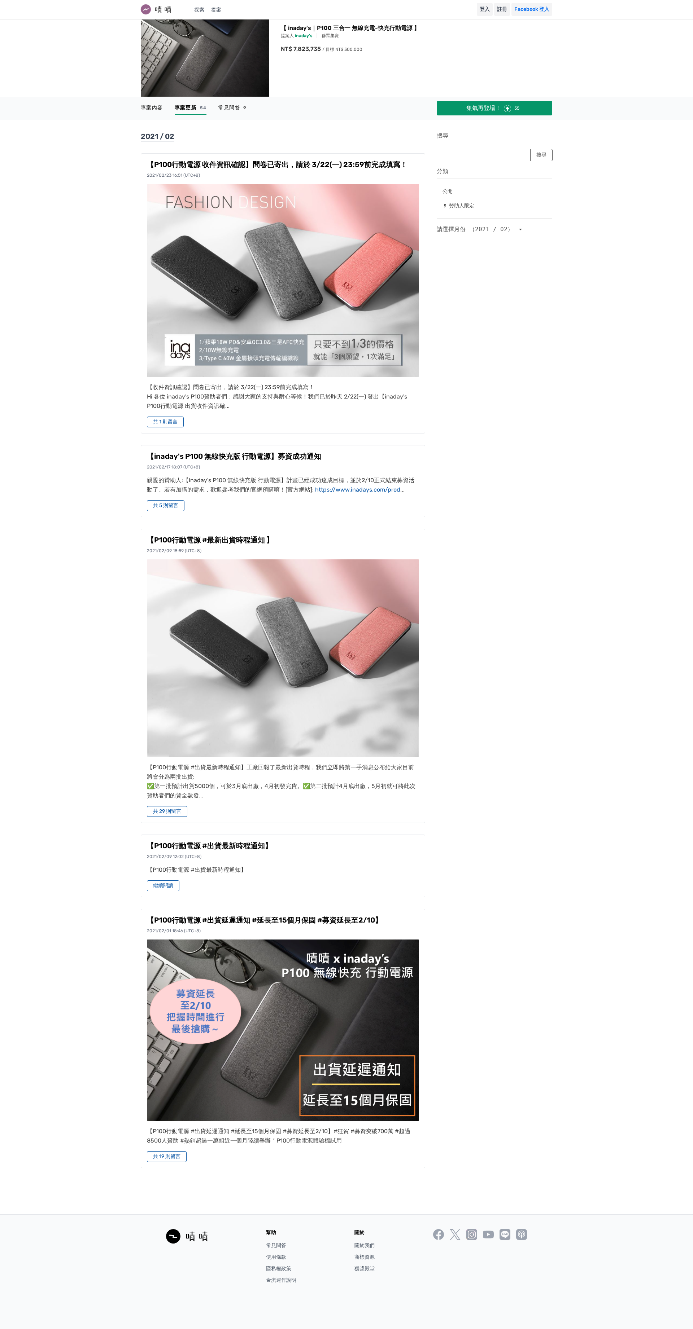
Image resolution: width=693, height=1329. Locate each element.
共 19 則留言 (166, 1156)
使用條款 (276, 1257)
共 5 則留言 (165, 505)
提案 (216, 10)
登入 (485, 9)
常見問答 (232, 108)
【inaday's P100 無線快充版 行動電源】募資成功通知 (234, 456)
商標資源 (364, 1257)
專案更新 (191, 108)
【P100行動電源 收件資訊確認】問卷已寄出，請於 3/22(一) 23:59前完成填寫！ (277, 164)
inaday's (304, 35)
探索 (199, 10)
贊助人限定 (458, 205)
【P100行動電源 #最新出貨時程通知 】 (210, 540)
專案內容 (152, 108)
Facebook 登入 (531, 9)
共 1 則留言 (165, 422)
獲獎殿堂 (364, 1269)
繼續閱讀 (163, 886)
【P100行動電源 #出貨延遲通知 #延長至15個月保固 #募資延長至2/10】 (264, 920)
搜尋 (442, 135)
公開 (448, 191)
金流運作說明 (281, 1280)
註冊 (502, 9)
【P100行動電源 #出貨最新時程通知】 (209, 845)
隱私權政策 (278, 1269)
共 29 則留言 (167, 811)
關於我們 (364, 1245)
